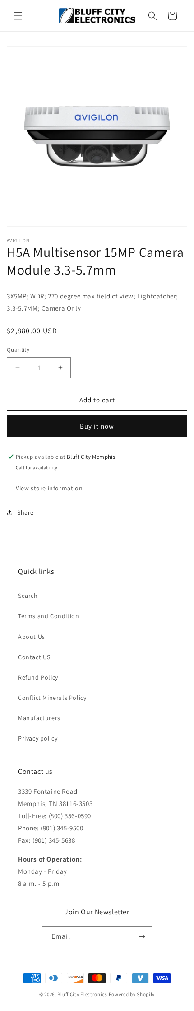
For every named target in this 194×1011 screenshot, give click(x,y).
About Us (31, 637)
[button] (18, 16)
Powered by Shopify (132, 994)
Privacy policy (37, 738)
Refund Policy (38, 677)
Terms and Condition (48, 616)
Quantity (18, 350)
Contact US (34, 657)
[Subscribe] (142, 936)
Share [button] (25, 512)
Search (28, 596)
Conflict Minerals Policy (52, 698)
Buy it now (97, 426)
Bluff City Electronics (82, 994)
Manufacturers (39, 718)
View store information (49, 488)
